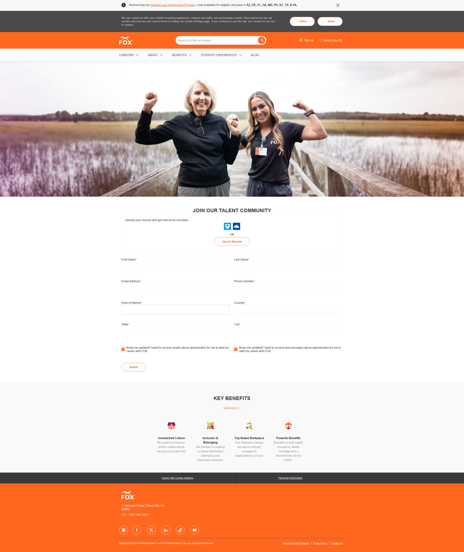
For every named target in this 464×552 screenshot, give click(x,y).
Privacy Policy (320, 543)
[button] (306, 40)
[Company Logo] (128, 40)
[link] (227, 226)
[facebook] (123, 530)
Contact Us (337, 543)
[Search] (261, 40)
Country (239, 302)
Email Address (131, 281)
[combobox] (221, 40)
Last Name (241, 259)
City (237, 324)
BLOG (255, 55)
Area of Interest (131, 302)
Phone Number (244, 281)
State (125, 324)
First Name (129, 259)
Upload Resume (232, 241)
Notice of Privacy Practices (296, 543)
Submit (133, 367)
